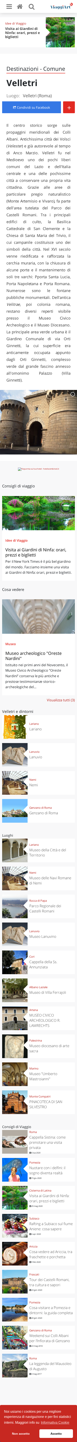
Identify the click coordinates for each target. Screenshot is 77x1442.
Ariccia (33, 1246)
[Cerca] (32, 6)
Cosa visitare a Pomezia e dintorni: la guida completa (51, 1310)
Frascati (34, 1274)
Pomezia (34, 1162)
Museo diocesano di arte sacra (49, 1048)
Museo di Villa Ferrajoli (47, 992)
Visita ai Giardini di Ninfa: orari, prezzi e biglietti (22, 32)
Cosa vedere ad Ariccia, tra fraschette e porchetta (50, 1254)
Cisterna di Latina (40, 1190)
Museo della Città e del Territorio (47, 852)
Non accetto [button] (21, 1433)
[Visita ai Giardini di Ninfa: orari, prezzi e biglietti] (38, 513)
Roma (33, 1132)
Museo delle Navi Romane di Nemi (50, 880)
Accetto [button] (56, 1433)
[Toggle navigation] (9, 6)
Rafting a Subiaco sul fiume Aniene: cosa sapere (51, 1226)
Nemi (32, 780)
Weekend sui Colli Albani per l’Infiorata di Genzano (49, 1338)
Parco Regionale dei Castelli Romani (45, 908)
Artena (33, 1010)
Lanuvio (34, 752)
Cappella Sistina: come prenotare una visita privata (47, 1142)
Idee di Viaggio (15, 23)
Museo (10, 644)
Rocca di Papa (38, 901)
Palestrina (35, 1040)
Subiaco (34, 1218)
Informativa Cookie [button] (55, 1422)
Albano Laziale (38, 987)
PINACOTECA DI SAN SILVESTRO (45, 1104)
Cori (31, 956)
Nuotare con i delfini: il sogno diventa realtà (47, 1170)
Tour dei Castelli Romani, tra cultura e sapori (49, 1282)
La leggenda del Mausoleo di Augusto (50, 1366)
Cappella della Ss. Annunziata (43, 964)
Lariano (34, 724)
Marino (33, 1068)
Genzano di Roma (40, 808)
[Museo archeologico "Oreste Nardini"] (38, 616)
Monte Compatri (39, 1096)
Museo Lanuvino (42, 936)
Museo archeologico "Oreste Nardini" (33, 655)
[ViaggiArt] (21, 6)
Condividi (33, 107)
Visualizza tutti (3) (61, 700)
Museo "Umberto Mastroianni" (43, 1076)
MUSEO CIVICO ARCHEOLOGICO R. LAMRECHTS (44, 1020)
